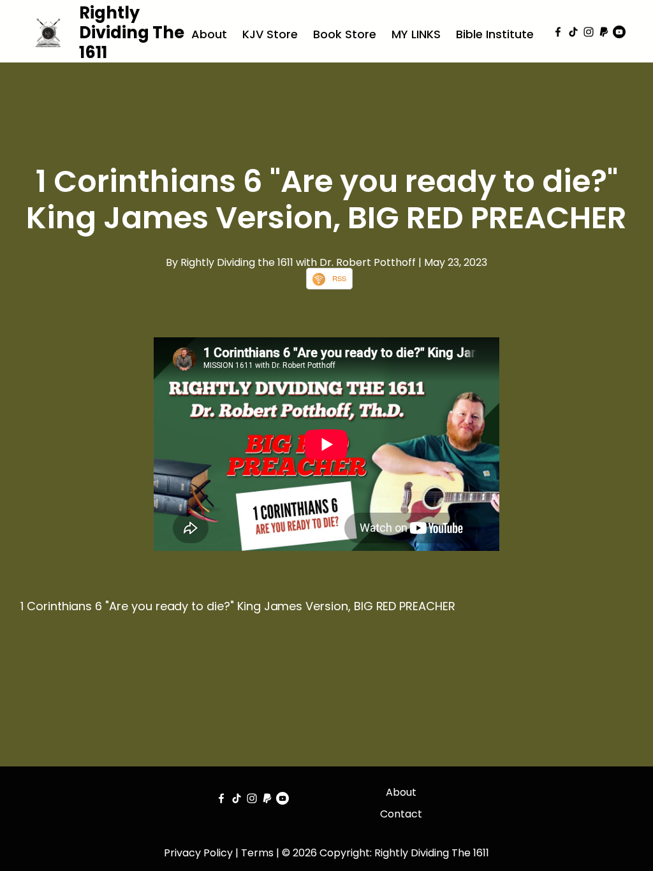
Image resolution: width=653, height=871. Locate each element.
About (209, 34)
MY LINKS (416, 34)
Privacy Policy (198, 852)
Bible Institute (495, 34)
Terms (257, 852)
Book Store (344, 34)
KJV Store (270, 34)
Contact (401, 814)
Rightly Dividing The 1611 (131, 32)
